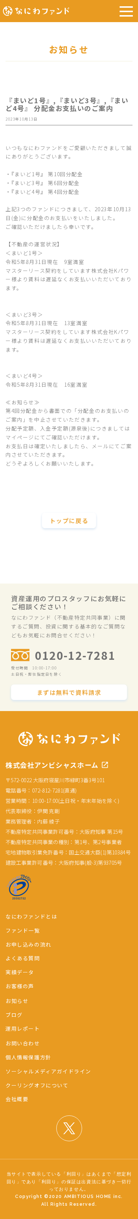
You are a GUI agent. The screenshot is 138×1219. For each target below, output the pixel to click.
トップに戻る (69, 520)
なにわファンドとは (31, 916)
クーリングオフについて (37, 1085)
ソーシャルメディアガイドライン (48, 1071)
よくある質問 (23, 958)
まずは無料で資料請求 (69, 692)
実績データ (20, 972)
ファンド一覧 (23, 930)
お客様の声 (20, 986)
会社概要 (17, 1099)
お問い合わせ (23, 1043)
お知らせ (17, 1000)
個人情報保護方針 (29, 1057)
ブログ (14, 1014)
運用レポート (23, 1028)
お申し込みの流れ (29, 944)
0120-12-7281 (75, 655)
